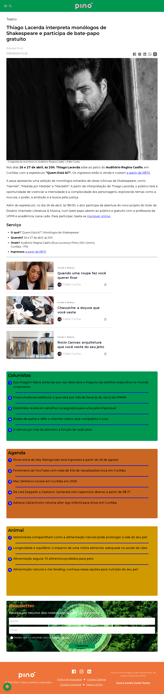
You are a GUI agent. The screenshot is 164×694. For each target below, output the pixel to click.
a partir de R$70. (138, 173)
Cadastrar (82, 645)
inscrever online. (99, 216)
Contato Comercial (70, 684)
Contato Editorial (96, 679)
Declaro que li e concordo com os (41, 637)
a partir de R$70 (35, 251)
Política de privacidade (69, 679)
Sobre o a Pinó (94, 684)
